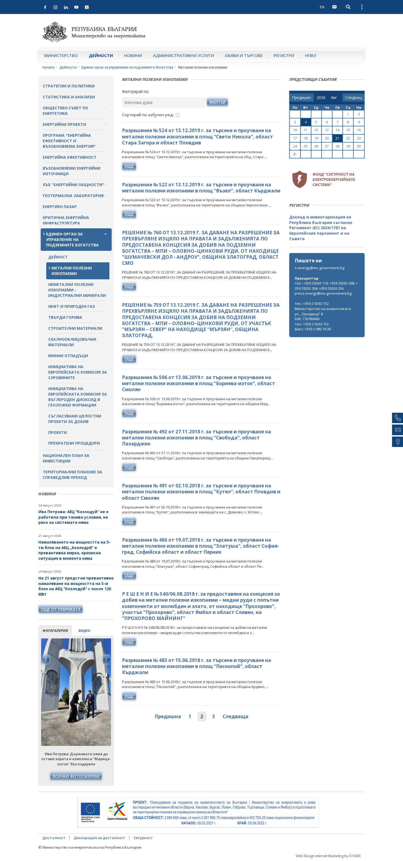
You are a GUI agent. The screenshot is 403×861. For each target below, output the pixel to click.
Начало (48, 67)
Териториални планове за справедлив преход (72, 474)
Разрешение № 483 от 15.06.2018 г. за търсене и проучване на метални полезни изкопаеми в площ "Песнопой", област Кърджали (196, 666)
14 (337, 130)
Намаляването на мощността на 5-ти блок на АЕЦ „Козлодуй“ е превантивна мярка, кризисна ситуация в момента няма (74, 550)
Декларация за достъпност (99, 837)
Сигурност (143, 837)
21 (337, 138)
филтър (217, 102)
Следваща (235, 716)
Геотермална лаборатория (73, 195)
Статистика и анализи (69, 97)
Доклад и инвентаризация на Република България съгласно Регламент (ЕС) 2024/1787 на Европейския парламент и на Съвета (320, 227)
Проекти (57, 432)
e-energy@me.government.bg (319, 267)
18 (306, 138)
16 (359, 130)
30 (359, 146)
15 (348, 130)
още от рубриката (60, 609)
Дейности (101, 55)
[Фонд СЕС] (323, 178)
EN (322, 6)
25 (306, 146)
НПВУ (310, 55)
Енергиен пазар (60, 206)
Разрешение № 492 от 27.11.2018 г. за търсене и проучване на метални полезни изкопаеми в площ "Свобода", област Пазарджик (196, 437)
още (129, 166)
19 (316, 138)
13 (327, 130)
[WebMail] (334, 7)
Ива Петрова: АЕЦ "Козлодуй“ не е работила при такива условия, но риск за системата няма (73, 517)
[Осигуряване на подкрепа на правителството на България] (198, 813)
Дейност (58, 257)
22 (348, 138)
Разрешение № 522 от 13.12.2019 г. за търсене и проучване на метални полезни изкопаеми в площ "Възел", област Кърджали (201, 187)
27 (327, 146)
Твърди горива (65, 317)
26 (316, 146)
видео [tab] (84, 630)
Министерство (61, 55)
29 (348, 146)
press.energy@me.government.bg (323, 293)
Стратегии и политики (69, 86)
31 (295, 154)
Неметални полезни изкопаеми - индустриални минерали (77, 290)
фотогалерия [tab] (55, 630)
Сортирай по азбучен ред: (148, 114)
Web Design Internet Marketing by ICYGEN (328, 856)
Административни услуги (183, 55)
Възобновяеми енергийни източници (71, 171)
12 (316, 130)
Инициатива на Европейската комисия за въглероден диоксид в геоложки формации (77, 397)
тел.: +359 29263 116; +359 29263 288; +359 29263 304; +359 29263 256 (326, 286)
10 (295, 130)
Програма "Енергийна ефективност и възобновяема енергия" (69, 141)
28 (337, 146)
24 (295, 146)
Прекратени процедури (74, 443)
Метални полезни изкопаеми (72, 270)
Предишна (168, 716)
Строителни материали (75, 328)
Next (106, 659)
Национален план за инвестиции (66, 458)
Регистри (284, 55)
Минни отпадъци (68, 355)
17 (295, 138)
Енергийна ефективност (70, 157)
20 (327, 138)
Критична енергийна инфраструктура (66, 220)
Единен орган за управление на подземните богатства (127, 67)
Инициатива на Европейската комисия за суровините (77, 372)
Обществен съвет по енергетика (65, 110)
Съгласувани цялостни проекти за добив (74, 418)
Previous (46, 659)
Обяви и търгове (244, 55)
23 (359, 138)
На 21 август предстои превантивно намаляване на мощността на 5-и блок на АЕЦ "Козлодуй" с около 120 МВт (76, 586)
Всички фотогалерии (76, 776)
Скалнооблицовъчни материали (72, 342)
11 (306, 130)
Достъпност (54, 837)
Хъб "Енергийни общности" (73, 184)
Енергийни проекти (64, 124)
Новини (133, 55)
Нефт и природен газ (71, 306)
